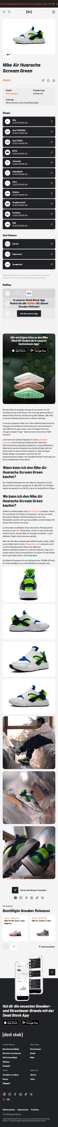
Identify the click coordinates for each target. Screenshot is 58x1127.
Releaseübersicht (32, 544)
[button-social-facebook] (26, 897)
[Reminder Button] (48, 80)
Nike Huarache (34, 511)
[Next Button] (13, 946)
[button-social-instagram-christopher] (15, 897)
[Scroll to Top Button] (52, 972)
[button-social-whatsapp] (31, 897)
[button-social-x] (42, 897)
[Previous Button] (6, 946)
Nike (18, 530)
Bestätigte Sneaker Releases (26, 910)
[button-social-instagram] (21, 897)
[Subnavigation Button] (4, 12)
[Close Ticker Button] (53, 3)
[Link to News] (9, 12)
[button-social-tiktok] (37, 897)
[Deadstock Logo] (29, 12)
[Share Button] (43, 80)
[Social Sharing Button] (15, 890)
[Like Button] (53, 80)
